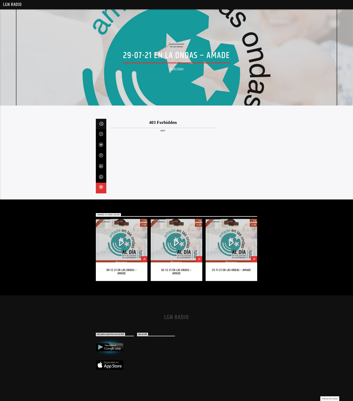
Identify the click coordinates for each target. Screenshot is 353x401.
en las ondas (176, 46)
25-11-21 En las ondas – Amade (231, 270)
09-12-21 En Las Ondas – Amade (121, 272)
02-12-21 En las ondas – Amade (176, 272)
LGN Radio (12, 4)
